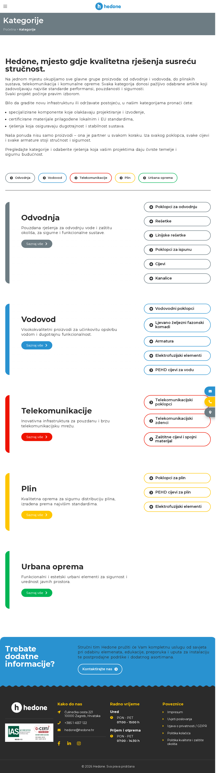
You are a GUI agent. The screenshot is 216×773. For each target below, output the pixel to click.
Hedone (97, 766)
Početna (9, 29)
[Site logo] (108, 6)
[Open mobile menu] (5, 6)
